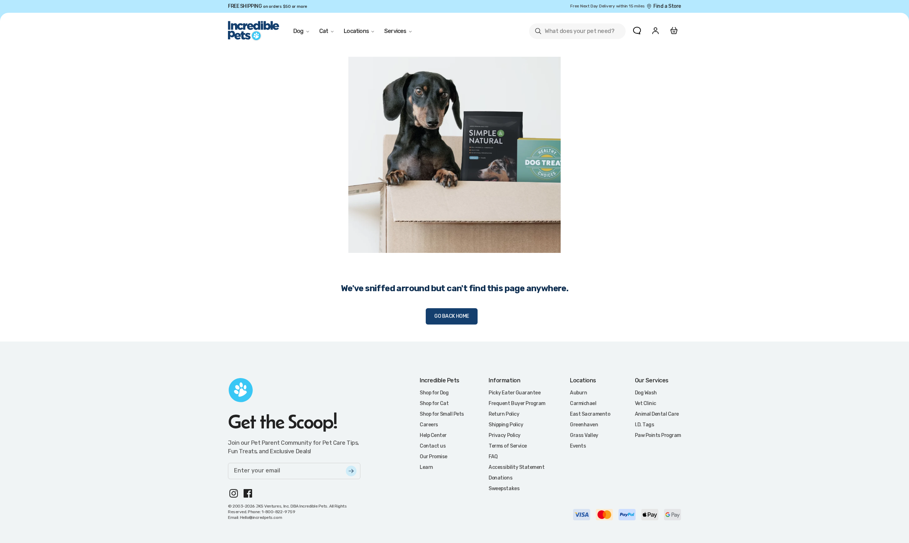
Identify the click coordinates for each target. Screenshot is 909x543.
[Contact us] (637, 30)
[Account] (655, 30)
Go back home (451, 316)
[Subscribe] (351, 471)
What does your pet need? (574, 32)
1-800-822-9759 (278, 511)
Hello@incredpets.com (261, 517)
